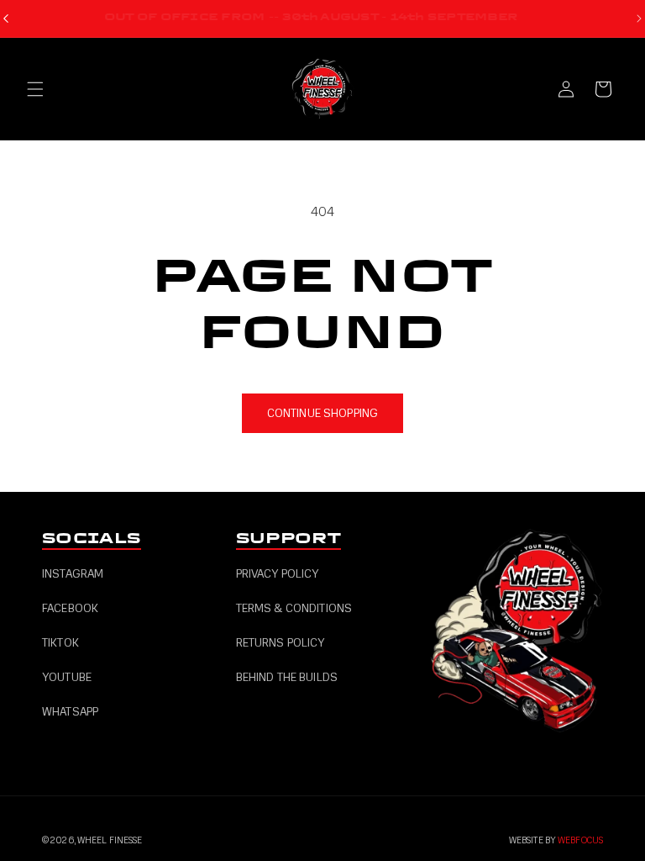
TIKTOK (60, 643)
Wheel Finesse (109, 840)
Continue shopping (322, 413)
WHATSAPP (70, 712)
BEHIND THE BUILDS (287, 677)
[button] (35, 89)
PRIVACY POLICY (277, 574)
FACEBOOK (70, 608)
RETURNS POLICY (280, 643)
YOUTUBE (67, 677)
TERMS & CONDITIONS (294, 608)
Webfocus (580, 840)
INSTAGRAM (72, 574)
